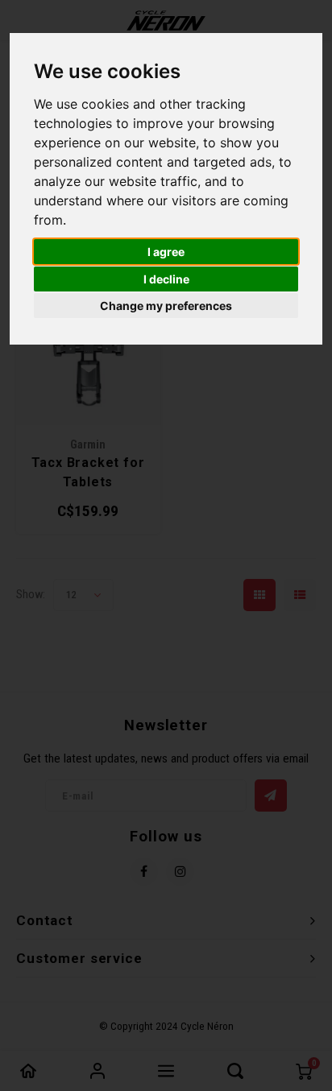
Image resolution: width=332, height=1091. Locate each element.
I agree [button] (166, 251)
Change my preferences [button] (166, 305)
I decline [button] (166, 279)
